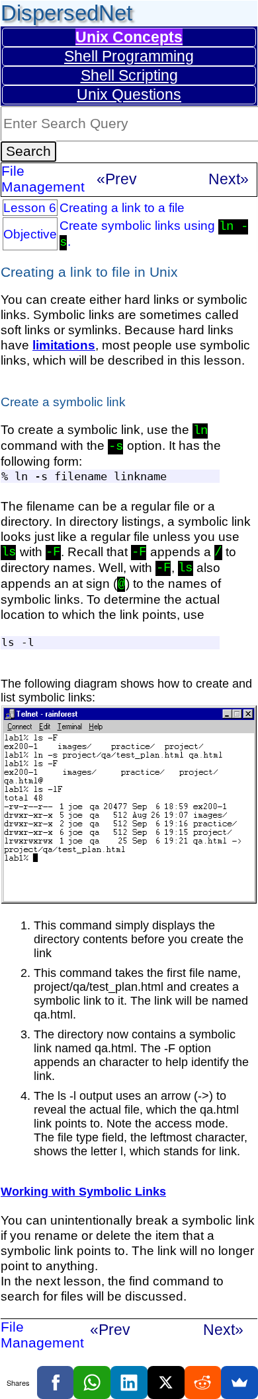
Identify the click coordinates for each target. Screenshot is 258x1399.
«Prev (117, 179)
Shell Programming (129, 56)
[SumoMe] (239, 1382)
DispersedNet (66, 13)
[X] (166, 1382)
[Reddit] (203, 1382)
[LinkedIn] (129, 1382)
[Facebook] (55, 1382)
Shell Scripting (129, 75)
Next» (228, 179)
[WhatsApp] (91, 1382)
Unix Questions (129, 94)
